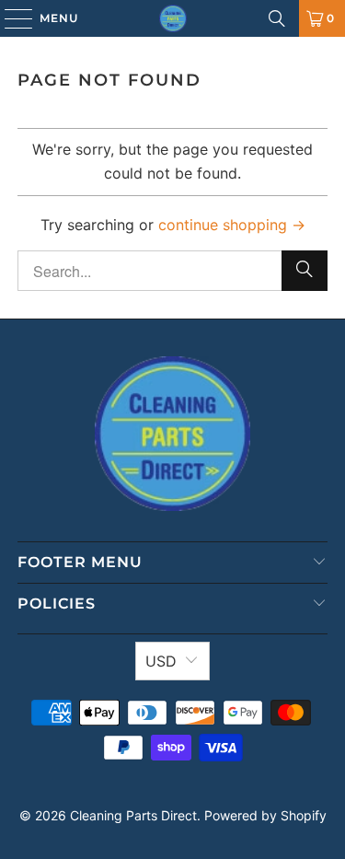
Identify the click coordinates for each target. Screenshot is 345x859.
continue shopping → (231, 224)
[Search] (276, 18)
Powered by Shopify (265, 815)
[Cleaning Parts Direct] (172, 18)
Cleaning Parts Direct (133, 815)
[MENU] (9, 18)
